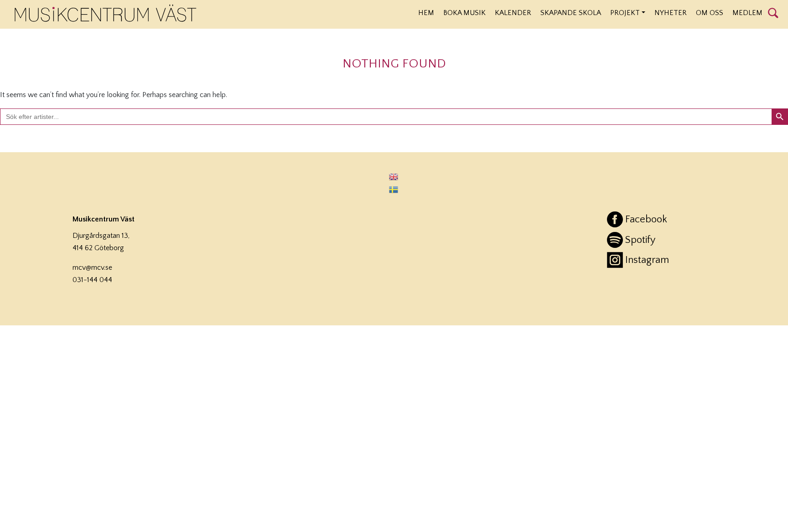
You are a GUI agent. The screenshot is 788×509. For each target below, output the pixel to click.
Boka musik (464, 13)
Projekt (625, 13)
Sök (773, 12)
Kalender (513, 13)
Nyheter (670, 13)
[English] (394, 176)
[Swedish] (394, 189)
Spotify (640, 240)
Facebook (646, 219)
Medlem (747, 13)
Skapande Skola (570, 13)
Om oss (709, 13)
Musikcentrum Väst (105, 13)
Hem (426, 13)
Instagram (647, 260)
